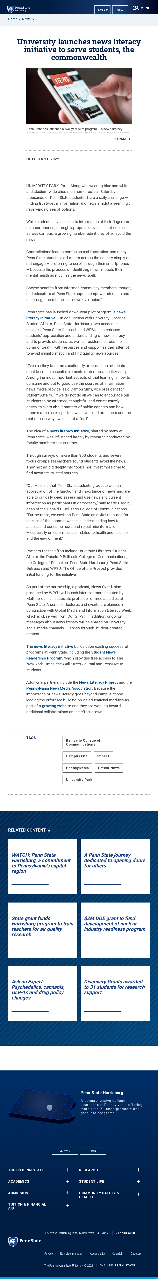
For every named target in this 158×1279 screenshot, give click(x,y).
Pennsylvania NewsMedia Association (59, 688)
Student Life (91, 1181)
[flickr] (79, 1135)
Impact (103, 756)
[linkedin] (68, 1135)
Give (120, 10)
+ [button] (67, 1170)
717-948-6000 (125, 1233)
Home (12, 19)
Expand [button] (121, 139)
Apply (102, 10)
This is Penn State (26, 1170)
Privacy (48, 1253)
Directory (136, 1253)
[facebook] (57, 1135)
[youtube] (90, 1135)
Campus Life (77, 756)
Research (88, 1170)
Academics (18, 1181)
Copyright (117, 1253)
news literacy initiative (69, 431)
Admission (18, 1193)
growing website (56, 705)
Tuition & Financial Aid (27, 1206)
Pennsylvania (77, 768)
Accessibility (97, 1253)
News (26, 19)
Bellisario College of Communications (83, 742)
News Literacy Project (98, 682)
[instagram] (100, 1135)
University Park (79, 780)
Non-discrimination (71, 1253)
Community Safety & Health (99, 1195)
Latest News (109, 768)
